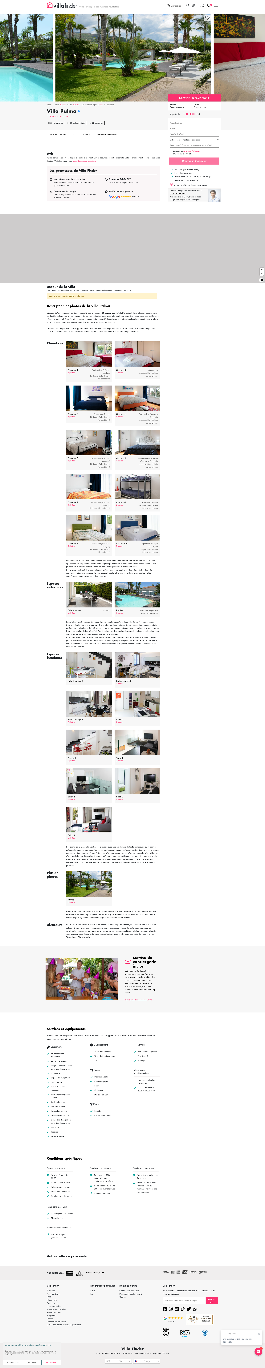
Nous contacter (53, 1294)
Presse (50, 1319)
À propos (51, 1291)
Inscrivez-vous (212, 1300)
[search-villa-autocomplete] (188, 5)
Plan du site (52, 1300)
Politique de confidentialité (130, 1294)
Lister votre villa (54, 1306)
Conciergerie (52, 1303)
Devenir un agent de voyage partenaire (64, 1325)
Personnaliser (13, 1362)
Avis (74, 135)
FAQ (49, 1297)
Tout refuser (32, 1362)
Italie (92, 1294)
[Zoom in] (262, 270)
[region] (132, 248)
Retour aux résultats (58, 135)
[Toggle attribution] (262, 280)
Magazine (51, 1315)
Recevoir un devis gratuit (194, 161)
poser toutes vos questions (84, 161)
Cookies (122, 1297)
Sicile (51, 116)
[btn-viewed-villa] (202, 5)
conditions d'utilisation (191, 151)
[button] (103, 306)
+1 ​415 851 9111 (178, 193)
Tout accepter (51, 1362)
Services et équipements (107, 135)
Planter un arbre (54, 1312)
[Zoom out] (262, 274)
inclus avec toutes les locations (138, 1000)
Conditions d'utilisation (129, 1291)
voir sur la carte (61, 116)
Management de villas (56, 1309)
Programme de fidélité (56, 1322)
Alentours (86, 135)
